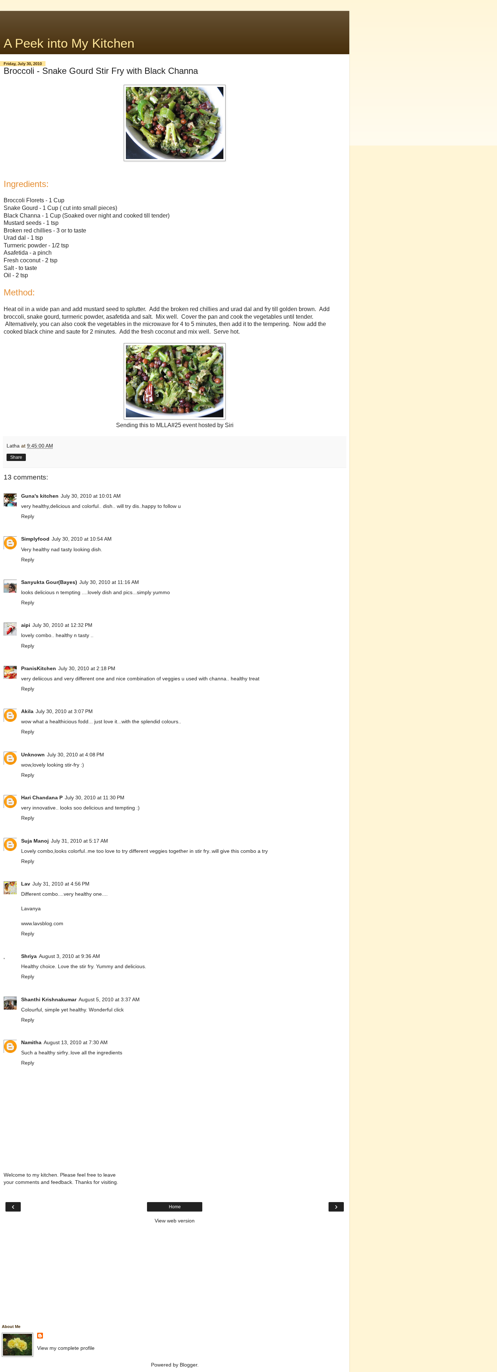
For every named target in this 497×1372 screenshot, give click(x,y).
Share (16, 457)
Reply (27, 516)
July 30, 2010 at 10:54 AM (82, 539)
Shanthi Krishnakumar (48, 999)
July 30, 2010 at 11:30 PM (94, 797)
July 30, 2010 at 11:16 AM (109, 582)
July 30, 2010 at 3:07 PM (64, 711)
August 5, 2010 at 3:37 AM (109, 999)
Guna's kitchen (40, 496)
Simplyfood (35, 539)
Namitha (31, 1042)
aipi (25, 625)
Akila (27, 711)
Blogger (188, 1365)
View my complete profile (66, 1348)
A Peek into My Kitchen (69, 43)
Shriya (29, 956)
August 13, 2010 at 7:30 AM (76, 1042)
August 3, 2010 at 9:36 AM (69, 956)
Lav (25, 884)
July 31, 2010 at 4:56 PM (61, 884)
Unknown (33, 754)
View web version (175, 1221)
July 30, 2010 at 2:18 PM (86, 668)
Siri (229, 425)
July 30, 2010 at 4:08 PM (75, 754)
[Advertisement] (174, 20)
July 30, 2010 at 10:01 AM (91, 496)
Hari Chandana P (42, 797)
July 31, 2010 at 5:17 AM (79, 841)
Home (175, 1206)
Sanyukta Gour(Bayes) (49, 582)
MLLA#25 (168, 425)
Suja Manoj (35, 841)
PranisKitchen (38, 668)
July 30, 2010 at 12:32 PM (62, 625)
